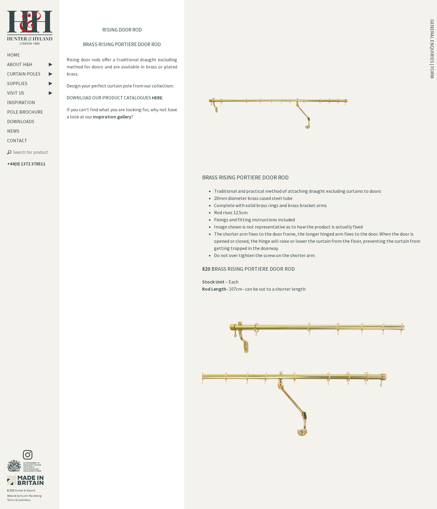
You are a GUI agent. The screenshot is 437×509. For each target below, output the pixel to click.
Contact (17, 140)
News (13, 131)
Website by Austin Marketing (24, 495)
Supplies (17, 83)
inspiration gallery (112, 117)
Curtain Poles (23, 74)
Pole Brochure (25, 112)
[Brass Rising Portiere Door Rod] (278, 170)
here (157, 98)
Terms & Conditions (19, 500)
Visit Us (15, 93)
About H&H (19, 64)
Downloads (20, 121)
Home (13, 55)
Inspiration (21, 102)
